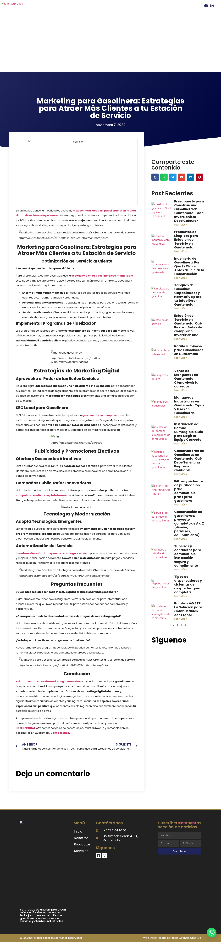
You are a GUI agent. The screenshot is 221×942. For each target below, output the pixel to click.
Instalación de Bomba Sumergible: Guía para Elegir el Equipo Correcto (188, 432)
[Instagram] (212, 5)
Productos (82, 844)
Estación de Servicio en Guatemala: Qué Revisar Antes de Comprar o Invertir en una (188, 325)
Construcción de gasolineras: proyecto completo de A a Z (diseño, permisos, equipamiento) (189, 523)
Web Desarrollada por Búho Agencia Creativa (172, 938)
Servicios (118, 6)
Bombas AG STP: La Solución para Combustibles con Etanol (188, 609)
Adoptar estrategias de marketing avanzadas (48, 681)
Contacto (176, 6)
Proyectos (157, 6)
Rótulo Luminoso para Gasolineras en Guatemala (188, 350)
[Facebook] (206, 5)
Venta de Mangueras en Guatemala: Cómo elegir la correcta (186, 379)
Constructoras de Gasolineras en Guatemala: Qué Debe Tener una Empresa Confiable (189, 460)
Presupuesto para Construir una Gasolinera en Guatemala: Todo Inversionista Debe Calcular (189, 211)
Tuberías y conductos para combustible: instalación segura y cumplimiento (187, 556)
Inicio (62, 6)
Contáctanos (59, 733)
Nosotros (77, 6)
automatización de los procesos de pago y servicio (54, 553)
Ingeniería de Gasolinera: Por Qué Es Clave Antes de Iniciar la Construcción (189, 266)
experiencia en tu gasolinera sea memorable (102, 276)
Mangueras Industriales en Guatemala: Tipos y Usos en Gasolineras (189, 405)
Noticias (139, 6)
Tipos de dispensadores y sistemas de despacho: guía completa (188, 584)
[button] (155, 177)
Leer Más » (180, 224)
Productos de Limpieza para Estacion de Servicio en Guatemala (186, 240)
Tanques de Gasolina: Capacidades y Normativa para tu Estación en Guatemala (188, 295)
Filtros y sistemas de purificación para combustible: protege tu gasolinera (189, 491)
